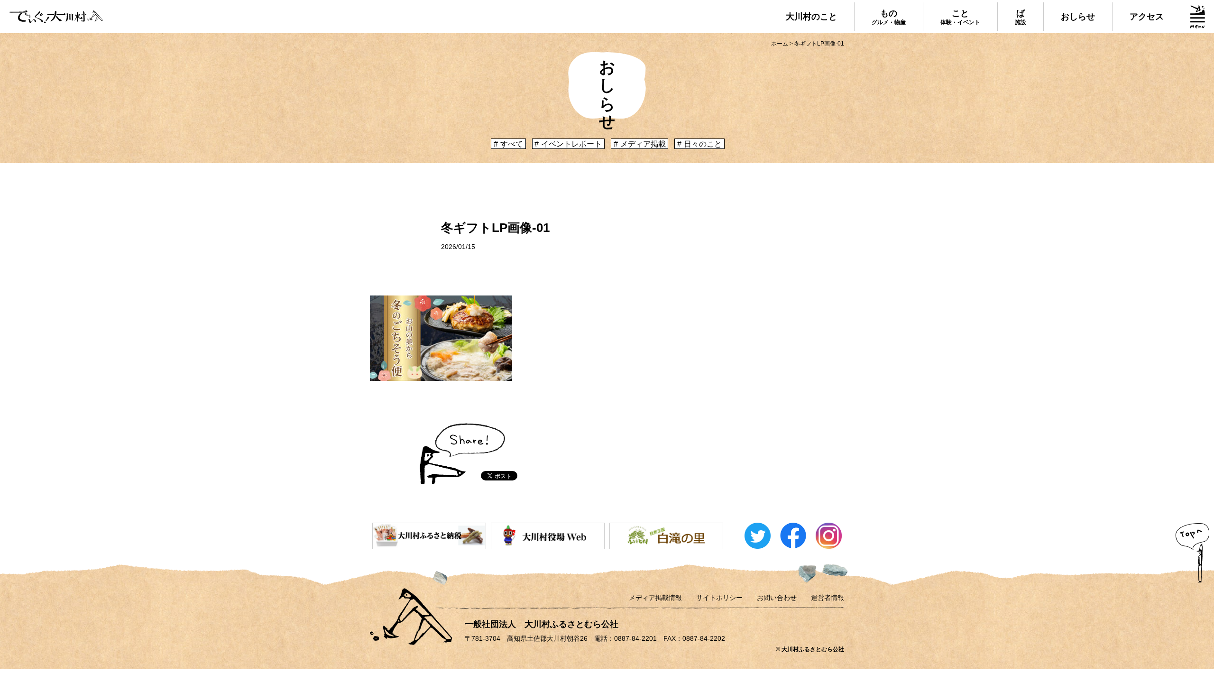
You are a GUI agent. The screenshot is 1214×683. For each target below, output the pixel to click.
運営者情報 (827, 597)
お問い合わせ (777, 597)
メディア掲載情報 (655, 597)
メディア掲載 (643, 144)
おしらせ (1078, 16)
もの (889, 17)
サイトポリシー (719, 597)
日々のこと (703, 144)
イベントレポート (571, 144)
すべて (511, 144)
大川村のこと (811, 16)
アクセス (1147, 16)
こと (960, 17)
